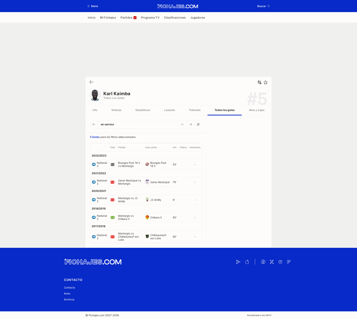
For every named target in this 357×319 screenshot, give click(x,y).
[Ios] (247, 262)
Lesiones (169, 110)
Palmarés (194, 110)
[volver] (91, 82)
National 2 (102, 164)
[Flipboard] (289, 262)
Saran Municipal (160, 182)
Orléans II (156, 217)
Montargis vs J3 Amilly (128, 199)
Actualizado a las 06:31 (259, 315)
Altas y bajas (256, 110)
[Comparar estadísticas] (259, 82)
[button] (93, 6)
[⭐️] (265, 82)
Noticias (116, 110)
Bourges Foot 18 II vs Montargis (129, 164)
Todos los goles (225, 110)
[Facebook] (263, 262)
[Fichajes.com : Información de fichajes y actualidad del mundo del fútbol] (177, 6)
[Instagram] (280, 262)
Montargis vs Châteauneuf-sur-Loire (128, 236)
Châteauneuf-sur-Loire (158, 236)
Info (95, 110)
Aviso (67, 293)
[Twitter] (271, 262)
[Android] (238, 262)
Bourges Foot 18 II (158, 164)
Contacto (69, 287)
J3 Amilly (155, 199)
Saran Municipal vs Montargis (129, 182)
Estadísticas (143, 110)
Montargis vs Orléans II (126, 217)
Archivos (69, 299)
